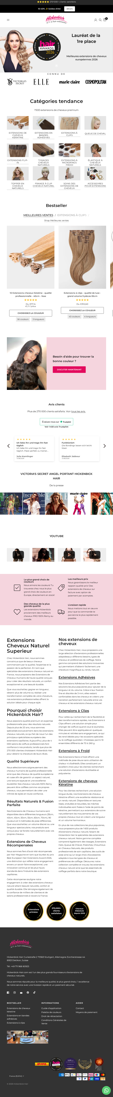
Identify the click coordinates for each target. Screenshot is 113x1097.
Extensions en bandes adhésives (44, 135)
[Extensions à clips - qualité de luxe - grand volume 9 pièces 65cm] (82, 257)
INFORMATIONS (50, 1003)
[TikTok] (36, 992)
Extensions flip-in (17, 161)
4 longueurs (90, 316)
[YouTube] (23, 993)
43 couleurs (74, 316)
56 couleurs (23, 319)
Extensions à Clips (74, 711)
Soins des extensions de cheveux (69, 185)
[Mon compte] (95, 20)
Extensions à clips (69, 134)
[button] (69, 369)
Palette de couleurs (51, 1012)
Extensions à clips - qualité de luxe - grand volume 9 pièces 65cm (82, 294)
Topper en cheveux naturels (17, 185)
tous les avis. (78, 411)
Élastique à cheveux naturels (95, 162)
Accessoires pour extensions (95, 184)
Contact (80, 1008)
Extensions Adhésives (77, 677)
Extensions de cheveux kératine (18, 135)
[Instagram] (17, 993)
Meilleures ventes (38, 215)
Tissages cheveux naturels (43, 162)
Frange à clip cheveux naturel (43, 184)
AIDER (79, 1003)
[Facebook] (10, 993)
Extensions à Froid (74, 751)
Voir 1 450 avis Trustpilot (56, 427)
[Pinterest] (30, 993)
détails (69, 9)
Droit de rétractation (51, 1016)
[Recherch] (100, 20)
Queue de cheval (95, 133)
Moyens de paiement (86, 1012)
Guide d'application (51, 1008)
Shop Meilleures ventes (56, 220)
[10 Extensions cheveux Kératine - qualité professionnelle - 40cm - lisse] (30, 257)
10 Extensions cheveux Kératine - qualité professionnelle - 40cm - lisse (31, 294)
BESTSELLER (14, 1003)
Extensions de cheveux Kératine (78, 782)
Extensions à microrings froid (69, 162)
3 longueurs (38, 319)
